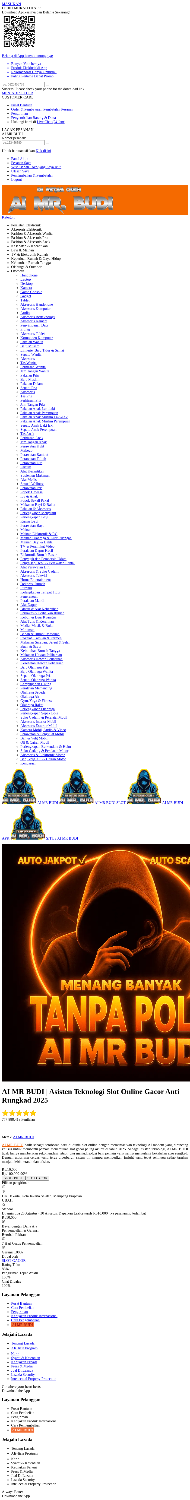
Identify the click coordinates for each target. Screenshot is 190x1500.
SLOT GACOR (14, 1260)
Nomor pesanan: (14, 138)
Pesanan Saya (21, 163)
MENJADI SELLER (17, 93)
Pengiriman (19, 113)
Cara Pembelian (22, 1308)
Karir (15, 1354)
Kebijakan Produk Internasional (34, 1316)
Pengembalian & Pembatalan (32, 175)
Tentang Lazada (23, 1343)
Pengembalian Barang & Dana (33, 118)
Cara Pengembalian (25, 1320)
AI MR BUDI (23, 1137)
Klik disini (43, 151)
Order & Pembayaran (27, 109)
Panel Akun (19, 159)
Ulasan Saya (20, 171)
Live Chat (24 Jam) (51, 122)
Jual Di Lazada (22, 1370)
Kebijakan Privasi (24, 1362)
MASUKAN (11, 4)
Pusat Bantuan (21, 105)
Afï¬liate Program (24, 1348)
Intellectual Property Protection (33, 1379)
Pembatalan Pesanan (58, 109)
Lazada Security (23, 1374)
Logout (16, 179)
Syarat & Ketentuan (25, 1358)
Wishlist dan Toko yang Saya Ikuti (36, 167)
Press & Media (22, 1366)
